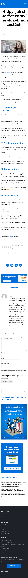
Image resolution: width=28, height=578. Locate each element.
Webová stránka (5, 363)
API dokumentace (5, 533)
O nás (2, 546)
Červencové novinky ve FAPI (10, 486)
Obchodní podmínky (6, 540)
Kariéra (3, 553)
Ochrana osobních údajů (7, 542)
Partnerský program (6, 524)
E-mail (3, 358)
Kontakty (3, 518)
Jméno (3, 352)
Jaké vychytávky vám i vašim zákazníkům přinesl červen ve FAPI (12, 489)
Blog (2, 529)
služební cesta (12, 252)
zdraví (17, 252)
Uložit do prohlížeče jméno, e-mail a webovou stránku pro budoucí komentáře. (13, 372)
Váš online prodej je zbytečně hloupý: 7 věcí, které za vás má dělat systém (13, 483)
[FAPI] (4, 4)
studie (8, 72)
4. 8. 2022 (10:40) (12, 296)
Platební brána (4, 550)
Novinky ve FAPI (5, 527)
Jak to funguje (4, 516)
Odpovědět (23, 293)
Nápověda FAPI (5, 531)
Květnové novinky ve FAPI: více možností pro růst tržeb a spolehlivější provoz (13, 494)
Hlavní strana (4, 513)
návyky (6, 252)
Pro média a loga (5, 548)
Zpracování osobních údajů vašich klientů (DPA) (12, 544)
